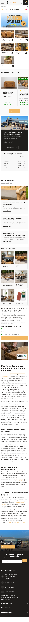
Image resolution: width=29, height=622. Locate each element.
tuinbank (19, 481)
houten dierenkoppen (20, 522)
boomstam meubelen (7, 375)
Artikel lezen (7, 211)
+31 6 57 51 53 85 (9, 587)
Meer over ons (13, 337)
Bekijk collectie (13, 111)
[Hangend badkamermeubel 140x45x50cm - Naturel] (9, 91)
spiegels (9, 522)
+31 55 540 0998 (14, 9)
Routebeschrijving (6, 546)
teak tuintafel (19, 479)
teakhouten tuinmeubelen (17, 373)
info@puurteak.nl (9, 591)
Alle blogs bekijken (6, 183)
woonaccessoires (6, 376)
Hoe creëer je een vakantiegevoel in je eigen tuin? (14, 234)
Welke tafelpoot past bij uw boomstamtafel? (12, 219)
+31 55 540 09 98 (9, 582)
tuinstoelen (4, 481)
